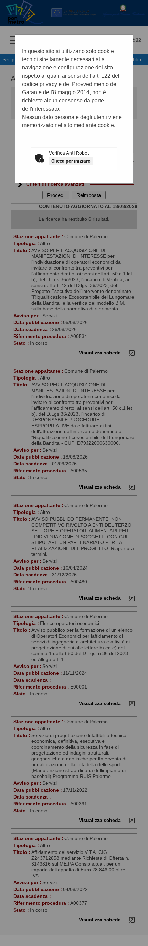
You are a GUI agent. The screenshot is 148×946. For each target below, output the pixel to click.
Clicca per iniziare (71, 161)
